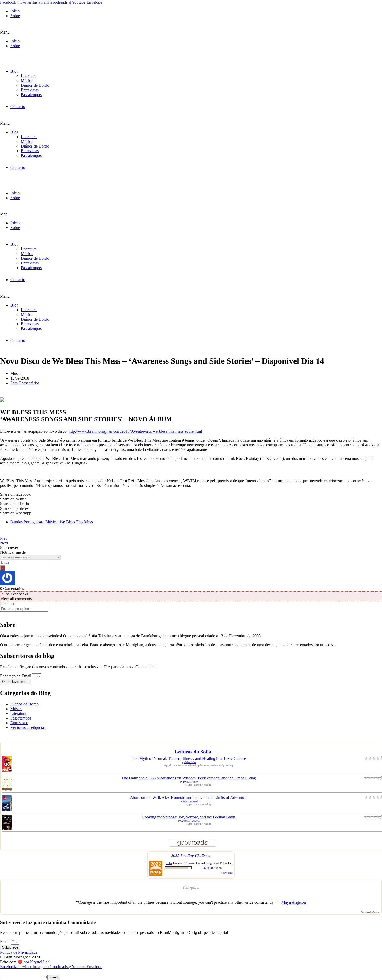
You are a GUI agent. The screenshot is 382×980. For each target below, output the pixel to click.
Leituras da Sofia (193, 751)
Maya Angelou (293, 902)
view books (227, 872)
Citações (191, 887)
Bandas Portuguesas (26, 522)
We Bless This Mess (76, 522)
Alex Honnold (190, 801)
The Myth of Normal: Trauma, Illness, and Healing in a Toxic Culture (189, 758)
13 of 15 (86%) (212, 867)
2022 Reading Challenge (191, 855)
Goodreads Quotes (370, 912)
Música (27, 80)
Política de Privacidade (18, 952)
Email (5, 941)
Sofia (169, 863)
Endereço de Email (16, 676)
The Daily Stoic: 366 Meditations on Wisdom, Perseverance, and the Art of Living (188, 778)
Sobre (15, 16)
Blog (14, 71)
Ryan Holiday (190, 781)
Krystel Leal (40, 962)
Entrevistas (30, 90)
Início (15, 11)
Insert (53, 977)
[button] (191, 32)
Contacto (17, 106)
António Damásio (190, 820)
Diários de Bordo (35, 85)
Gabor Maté (190, 762)
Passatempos (31, 94)
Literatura (29, 76)
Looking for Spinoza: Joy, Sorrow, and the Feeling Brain (188, 817)
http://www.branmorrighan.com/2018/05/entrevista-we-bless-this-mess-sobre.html (135, 431)
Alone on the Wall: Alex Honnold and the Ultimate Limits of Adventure (188, 797)
